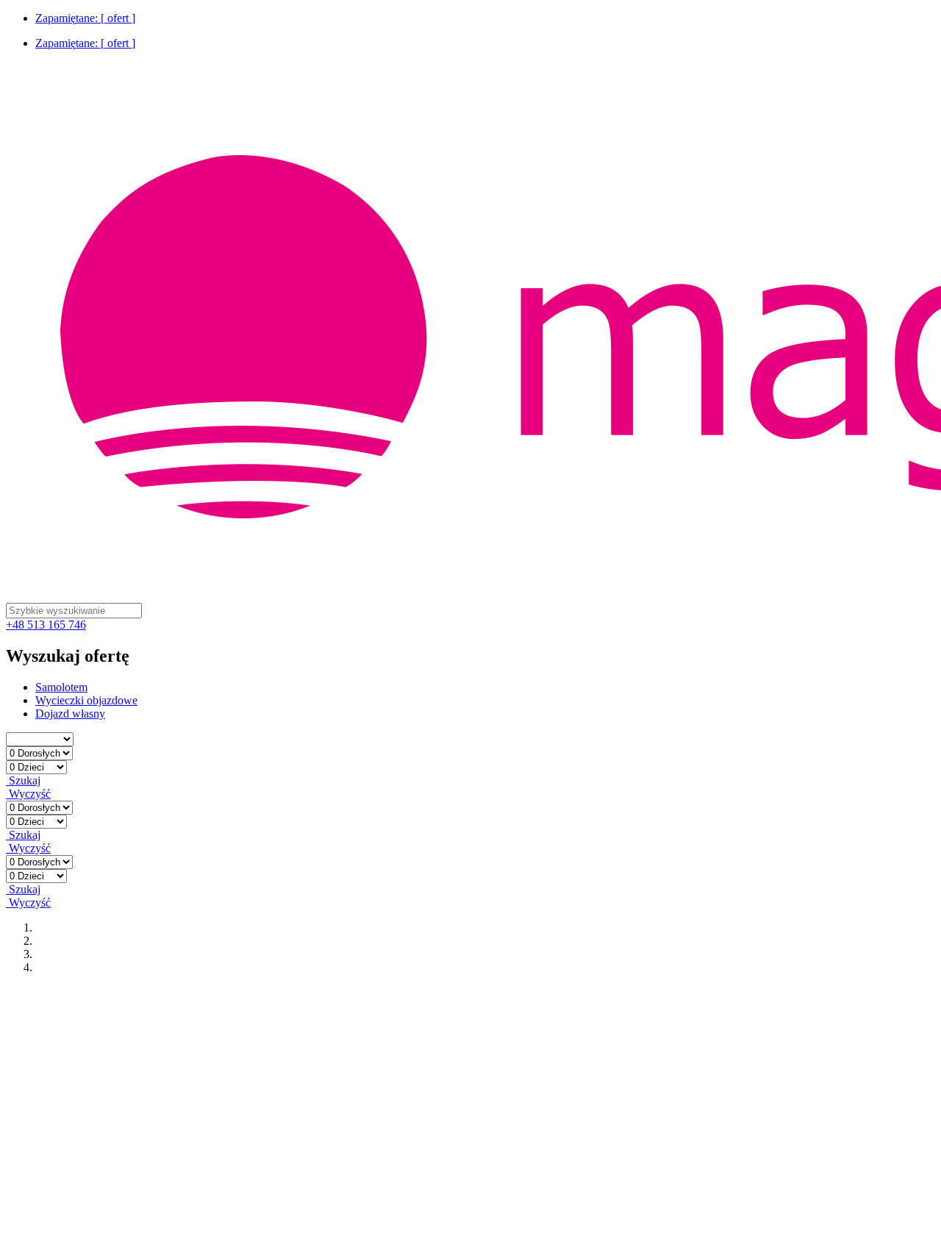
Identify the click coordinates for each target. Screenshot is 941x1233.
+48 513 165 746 (46, 624)
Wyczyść (28, 793)
